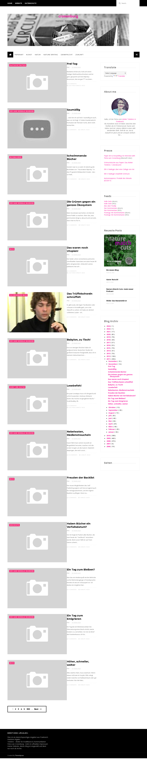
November (113, 364)
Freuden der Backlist (80, 477)
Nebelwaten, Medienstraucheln (121, 390)
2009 (109, 438)
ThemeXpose (19, 755)
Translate (121, 76)
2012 (109, 356)
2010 (109, 435)
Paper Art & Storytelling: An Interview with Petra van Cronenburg (119, 157)
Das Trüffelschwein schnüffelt (120, 382)
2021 (109, 332)
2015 (109, 348)
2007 (109, 444)
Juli (110, 415)
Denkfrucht (67, 55)
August (112, 413)
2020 (109, 334)
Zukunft (79, 55)
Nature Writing (51, 55)
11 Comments (72, 179)
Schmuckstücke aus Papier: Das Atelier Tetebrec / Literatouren (118, 163)
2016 (109, 345)
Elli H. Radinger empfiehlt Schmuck (117, 174)
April (111, 424)
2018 (109, 340)
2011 (109, 359)
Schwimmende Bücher (117, 372)
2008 (109, 441)
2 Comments (72, 129)
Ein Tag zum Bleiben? (81, 569)
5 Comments (72, 497)
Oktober (112, 407)
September (113, 410)
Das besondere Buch (18, 295)
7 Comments (72, 639)
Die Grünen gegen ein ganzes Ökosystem (120, 375)
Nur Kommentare (110, 208)
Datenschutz (30, 3)
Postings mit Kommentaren (114, 213)
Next (36, 709)
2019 (109, 337)
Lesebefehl (74, 385)
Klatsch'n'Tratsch (18, 65)
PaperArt (19, 55)
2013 (109, 353)
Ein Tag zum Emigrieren (118, 401)
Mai (110, 421)
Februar (112, 429)
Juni (110, 418)
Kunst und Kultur (17, 387)
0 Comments (72, 83)
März (111, 426)
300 (28, 709)
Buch (12, 249)
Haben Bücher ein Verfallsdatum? (122, 396)
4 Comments (72, 359)
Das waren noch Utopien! (118, 379)
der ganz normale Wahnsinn (22, 111)
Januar (111, 432)
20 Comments (72, 455)
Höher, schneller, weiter (118, 404)
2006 (109, 446)
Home (9, 3)
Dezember (113, 361)
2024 (109, 326)
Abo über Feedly (110, 206)
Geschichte (14, 525)
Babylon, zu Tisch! (78, 339)
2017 (109, 342)
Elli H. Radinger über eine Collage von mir (119, 169)
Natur (38, 55)
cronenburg (68, 16)
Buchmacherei (16, 157)
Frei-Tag (72, 63)
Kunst (29, 55)
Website (18, 3)
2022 (109, 329)
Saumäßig (73, 109)
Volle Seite (108, 201)
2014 (109, 351)
